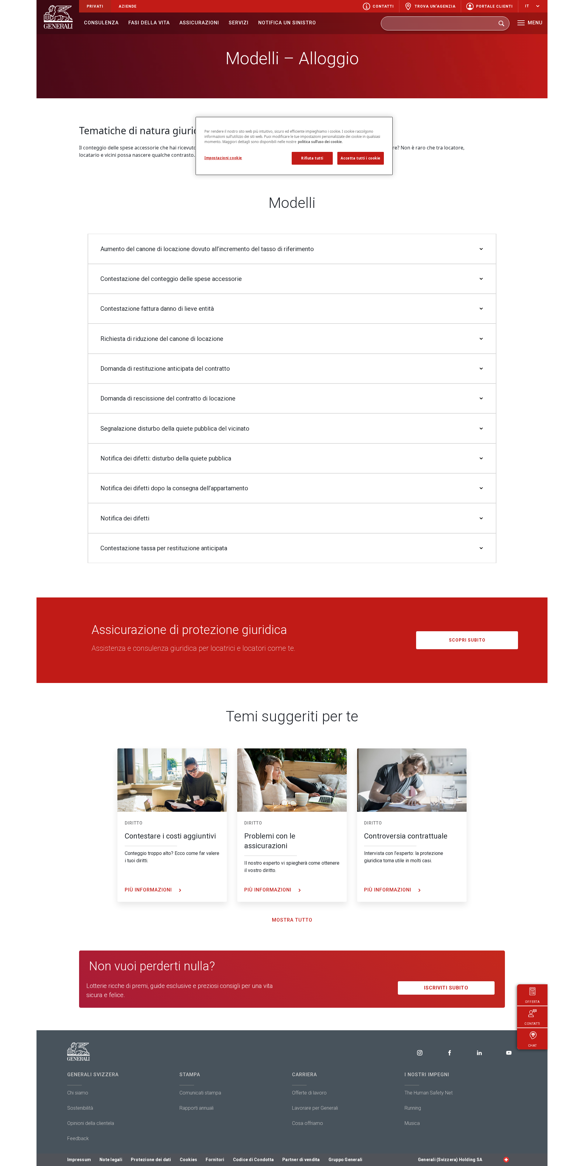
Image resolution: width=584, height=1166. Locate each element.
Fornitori (215, 1159)
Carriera (304, 1074)
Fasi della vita (149, 23)
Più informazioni (149, 890)
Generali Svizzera (93, 1074)
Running (413, 1108)
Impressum (79, 1159)
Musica (412, 1123)
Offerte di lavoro (309, 1093)
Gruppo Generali (345, 1159)
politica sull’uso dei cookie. (320, 141)
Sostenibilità (80, 1108)
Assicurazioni (199, 23)
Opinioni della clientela (90, 1123)
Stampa (189, 1074)
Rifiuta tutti (312, 158)
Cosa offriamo (307, 1123)
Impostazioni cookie (223, 158)
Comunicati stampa (200, 1093)
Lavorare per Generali (315, 1108)
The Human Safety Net (429, 1093)
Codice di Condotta (253, 1159)
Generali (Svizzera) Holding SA (450, 1159)
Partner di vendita (301, 1159)
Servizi (239, 23)
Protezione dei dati (151, 1159)
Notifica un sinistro (287, 23)
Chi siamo (77, 1093)
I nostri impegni (427, 1074)
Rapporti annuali (196, 1108)
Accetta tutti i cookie (361, 158)
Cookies (188, 1159)
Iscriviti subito (446, 988)
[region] (294, 146)
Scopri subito (467, 640)
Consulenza (101, 23)
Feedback (78, 1138)
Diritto (134, 823)
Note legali (110, 1159)
